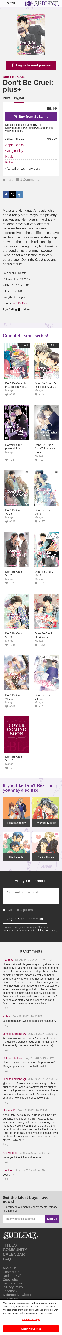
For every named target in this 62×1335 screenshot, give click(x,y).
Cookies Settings (31, 1319)
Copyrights (11, 1279)
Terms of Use (12, 1283)
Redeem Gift (12, 1276)
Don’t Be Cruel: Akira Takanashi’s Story (45, 449)
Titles (10, 1245)
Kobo (9, 162)
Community (15, 1249)
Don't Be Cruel (14, 77)
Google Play (14, 151)
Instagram (10, 1298)
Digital (19, 98)
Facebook (10, 1291)
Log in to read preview (33, 65)
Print (6, 98)
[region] (31, 1317)
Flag (5, 1008)
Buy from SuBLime (33, 116)
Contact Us (11, 1272)
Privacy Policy (13, 1287)
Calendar (14, 1254)
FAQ (7, 1259)
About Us (9, 1268)
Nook (9, 156)
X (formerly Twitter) (17, 1295)
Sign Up (52, 1218)
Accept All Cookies (31, 1329)
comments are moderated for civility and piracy (30, 930)
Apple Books (14, 145)
